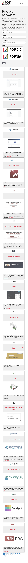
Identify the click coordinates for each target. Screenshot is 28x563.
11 (4, 556)
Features (4, 35)
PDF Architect (13, 74)
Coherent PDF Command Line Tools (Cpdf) (13, 408)
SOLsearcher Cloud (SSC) (14, 469)
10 (21, 553)
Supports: (4, 45)
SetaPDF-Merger (14, 317)
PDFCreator (14, 135)
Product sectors (6, 30)
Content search (5, 40)
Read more (7, 95)
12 (6, 556)
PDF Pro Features (14, 529)
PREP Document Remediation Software (14, 226)
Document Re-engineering (14, 439)
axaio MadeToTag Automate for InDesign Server (13, 347)
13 (9, 556)
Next (12, 556)
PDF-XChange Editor (14, 165)
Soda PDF (13, 104)
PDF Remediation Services (14, 256)
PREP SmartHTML (13, 196)
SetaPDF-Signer (14, 378)
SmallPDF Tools (13, 499)
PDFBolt (14, 286)
